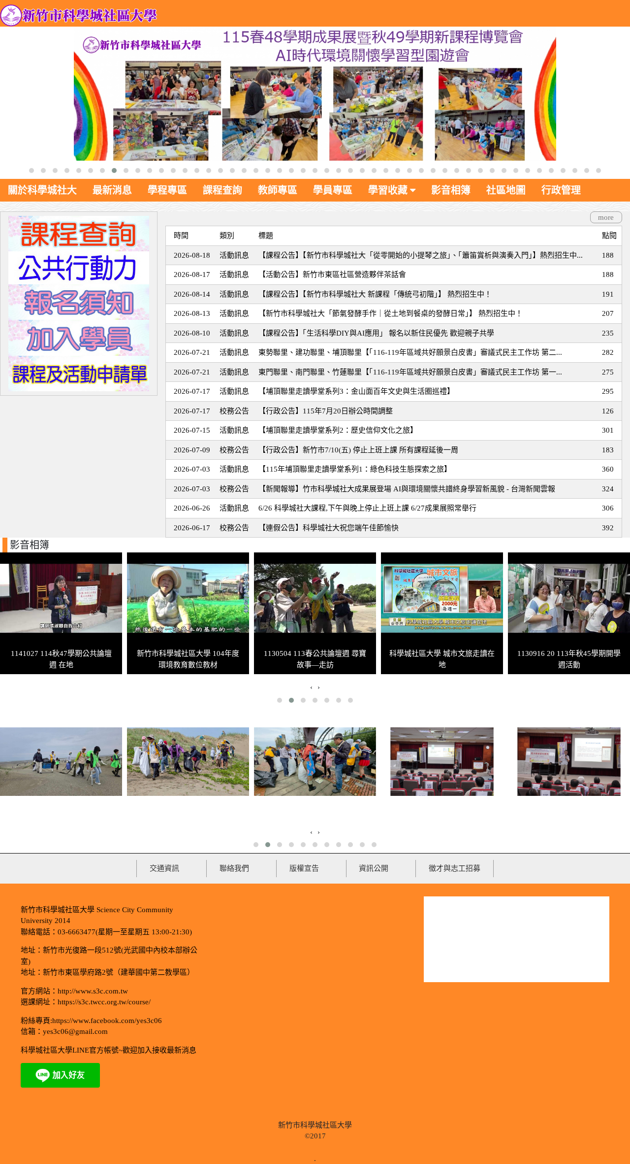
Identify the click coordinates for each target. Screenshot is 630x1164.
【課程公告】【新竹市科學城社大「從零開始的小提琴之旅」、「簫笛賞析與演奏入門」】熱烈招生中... (420, 255)
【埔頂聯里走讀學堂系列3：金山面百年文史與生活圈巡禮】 (356, 391)
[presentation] (311, 687)
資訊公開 (373, 868)
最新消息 (112, 190)
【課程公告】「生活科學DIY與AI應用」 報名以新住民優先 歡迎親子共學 (376, 333)
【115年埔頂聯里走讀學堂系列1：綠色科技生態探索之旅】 (354, 469)
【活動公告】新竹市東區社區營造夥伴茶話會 (332, 274)
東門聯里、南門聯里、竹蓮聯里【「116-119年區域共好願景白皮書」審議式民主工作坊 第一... (410, 372)
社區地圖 (506, 190)
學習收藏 (389, 190)
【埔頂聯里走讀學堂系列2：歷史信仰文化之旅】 (337, 430)
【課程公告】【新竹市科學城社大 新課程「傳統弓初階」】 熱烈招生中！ (375, 294)
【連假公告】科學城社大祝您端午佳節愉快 (328, 528)
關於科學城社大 (42, 190)
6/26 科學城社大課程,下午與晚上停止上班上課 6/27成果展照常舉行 (367, 508)
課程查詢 (222, 190)
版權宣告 (304, 868)
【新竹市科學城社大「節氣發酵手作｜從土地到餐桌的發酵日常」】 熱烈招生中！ (390, 313)
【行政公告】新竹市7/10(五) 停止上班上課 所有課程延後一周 (358, 450)
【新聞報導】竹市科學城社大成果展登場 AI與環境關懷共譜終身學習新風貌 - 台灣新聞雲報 (406, 489)
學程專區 (167, 190)
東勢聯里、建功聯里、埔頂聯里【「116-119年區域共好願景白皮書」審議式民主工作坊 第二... (410, 352)
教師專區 (277, 190)
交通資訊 (164, 868)
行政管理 (561, 190)
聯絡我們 (234, 868)
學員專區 (332, 190)
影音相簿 (451, 190)
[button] (31, 170)
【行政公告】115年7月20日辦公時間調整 (325, 411)
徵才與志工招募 (454, 868)
